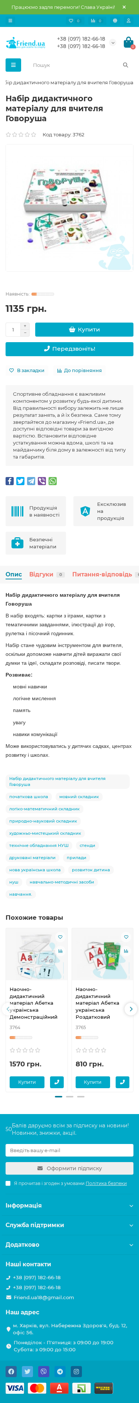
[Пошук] (125, 65)
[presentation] (8, 1009)
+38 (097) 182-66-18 (81, 39)
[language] (115, 21)
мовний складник (79, 796)
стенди (87, 845)
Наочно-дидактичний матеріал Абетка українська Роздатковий (97, 1003)
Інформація (24, 1205)
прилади (76, 857)
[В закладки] (60, 937)
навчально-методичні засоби (62, 882)
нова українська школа (35, 869)
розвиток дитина (91, 869)
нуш (14, 882)
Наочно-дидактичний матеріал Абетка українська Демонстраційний (33, 1003)
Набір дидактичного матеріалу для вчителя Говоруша (57, 781)
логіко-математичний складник (44, 808)
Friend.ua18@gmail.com (44, 1297)
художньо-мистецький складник (45, 833)
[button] (58, 1096)
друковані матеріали (32, 857)
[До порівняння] (60, 951)
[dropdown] (10, 21)
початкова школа (28, 796)
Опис (14, 574)
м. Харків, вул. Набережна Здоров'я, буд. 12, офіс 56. (70, 1328)
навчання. (20, 894)
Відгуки (45, 574)
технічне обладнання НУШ (39, 845)
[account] (128, 21)
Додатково (22, 1244)
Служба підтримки (35, 1225)
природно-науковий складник (43, 821)
